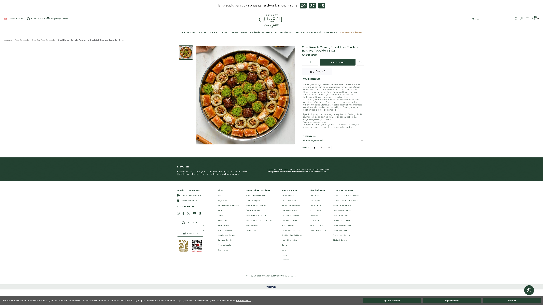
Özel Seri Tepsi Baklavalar (292, 235)
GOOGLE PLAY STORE (191, 195)
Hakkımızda (222, 220)
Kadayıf (285, 255)
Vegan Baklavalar (289, 225)
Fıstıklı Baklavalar (289, 195)
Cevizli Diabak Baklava (342, 210)
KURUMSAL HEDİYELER (351, 32)
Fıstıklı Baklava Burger (342, 225)
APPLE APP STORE (189, 200)
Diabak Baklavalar (289, 210)
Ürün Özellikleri (312, 79)
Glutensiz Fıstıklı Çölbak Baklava (346, 195)
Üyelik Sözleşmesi (253, 210)
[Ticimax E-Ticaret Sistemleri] (272, 287)
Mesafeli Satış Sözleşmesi (256, 205)
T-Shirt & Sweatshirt (318, 230)
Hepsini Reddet (451, 300)
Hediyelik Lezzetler (289, 240)
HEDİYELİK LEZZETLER (261, 32)
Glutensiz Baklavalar (290, 215)
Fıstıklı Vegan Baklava (341, 220)
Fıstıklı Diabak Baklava (342, 205)
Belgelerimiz (251, 230)
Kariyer (220, 215)
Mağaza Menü (223, 200)
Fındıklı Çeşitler (316, 210)
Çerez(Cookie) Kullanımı (256, 215)
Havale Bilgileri (223, 225)
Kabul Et (512, 300)
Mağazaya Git (193, 233)
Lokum (285, 250)
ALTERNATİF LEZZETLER (287, 32)
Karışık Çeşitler (316, 205)
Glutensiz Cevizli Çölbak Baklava (346, 200)
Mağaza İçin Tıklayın (59, 19)
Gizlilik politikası (273, 172)
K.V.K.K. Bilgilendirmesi (255, 195)
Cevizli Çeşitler (315, 220)
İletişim (220, 210)
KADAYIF (234, 32)
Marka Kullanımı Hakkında (228, 205)
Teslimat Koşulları (224, 230)
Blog (219, 195)
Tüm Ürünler (315, 195)
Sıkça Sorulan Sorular (226, 235)
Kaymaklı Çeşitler (317, 225)
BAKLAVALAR (188, 32)
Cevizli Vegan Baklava (342, 215)
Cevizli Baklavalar (289, 200)
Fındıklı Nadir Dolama (341, 235)
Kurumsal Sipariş (224, 240)
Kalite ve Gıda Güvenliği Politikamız (260, 220)
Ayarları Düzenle (392, 300)
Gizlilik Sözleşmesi (253, 200)
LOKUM (223, 32)
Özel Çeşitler (315, 200)
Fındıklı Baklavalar (289, 220)
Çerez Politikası (243, 300)
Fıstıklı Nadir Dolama (341, 230)
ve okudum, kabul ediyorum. (296, 172)
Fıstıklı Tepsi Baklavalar (291, 230)
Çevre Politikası (252, 225)
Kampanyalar (223, 250)
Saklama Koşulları (224, 245)
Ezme (284, 245)
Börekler (285, 260)
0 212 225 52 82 (38, 19)
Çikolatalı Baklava (340, 240)
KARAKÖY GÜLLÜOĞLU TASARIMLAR (319, 32)
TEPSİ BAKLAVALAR (207, 32)
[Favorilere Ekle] (360, 62)
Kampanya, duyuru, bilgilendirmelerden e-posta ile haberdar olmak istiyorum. (299, 169)
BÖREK (244, 32)
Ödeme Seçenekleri (313, 140)
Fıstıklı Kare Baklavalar (291, 205)
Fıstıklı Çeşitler (315, 215)
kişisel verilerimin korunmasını (294, 172)
